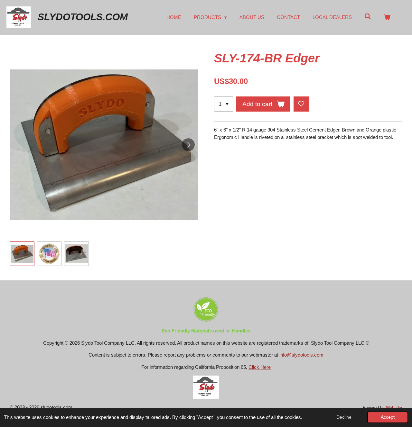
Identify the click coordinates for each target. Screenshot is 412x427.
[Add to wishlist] (301, 104)
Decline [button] (343, 417)
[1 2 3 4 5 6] (223, 104)
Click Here (259, 367)
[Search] (367, 16)
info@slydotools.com (301, 355)
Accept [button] (388, 417)
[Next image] (188, 144)
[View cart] (387, 17)
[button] (22, 253)
